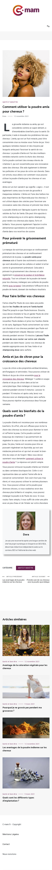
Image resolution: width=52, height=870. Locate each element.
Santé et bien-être (10, 102)
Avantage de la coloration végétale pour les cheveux (25, 666)
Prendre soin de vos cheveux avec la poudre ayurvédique (38, 579)
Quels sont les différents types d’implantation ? (18, 799)
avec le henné (15, 286)
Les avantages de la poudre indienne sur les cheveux (13, 579)
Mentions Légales (11, 834)
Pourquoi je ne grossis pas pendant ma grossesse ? (22, 709)
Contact (6, 844)
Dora (4, 116)
